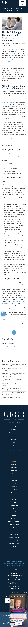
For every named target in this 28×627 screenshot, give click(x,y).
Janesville (14, 512)
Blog (14, 442)
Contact (14, 445)
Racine (14, 474)
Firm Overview (14, 429)
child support (16, 49)
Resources (9, 622)
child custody (11, 62)
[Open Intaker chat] (12, 626)
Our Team (14, 439)
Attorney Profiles (14, 432)
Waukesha (14, 461)
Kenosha (14, 477)
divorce (14, 60)
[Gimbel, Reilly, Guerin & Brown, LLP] (11, 3)
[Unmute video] (18, 607)
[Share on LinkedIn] (17, 323)
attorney (17, 72)
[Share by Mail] (23, 323)
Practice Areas (14, 436)
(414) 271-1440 (14, 11)
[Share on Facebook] (5, 323)
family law (17, 51)
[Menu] (22, 3)
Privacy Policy (7, 624)
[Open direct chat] (24, 592)
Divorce (14, 43)
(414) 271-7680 (15, 588)
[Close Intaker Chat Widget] (26, 592)
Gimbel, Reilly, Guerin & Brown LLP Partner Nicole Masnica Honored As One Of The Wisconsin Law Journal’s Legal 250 (13, 374)
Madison (14, 486)
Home (14, 426)
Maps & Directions (14, 583)
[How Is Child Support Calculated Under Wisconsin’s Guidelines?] (12, 23)
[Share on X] (11, 323)
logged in (12, 347)
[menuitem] (22, 3)
